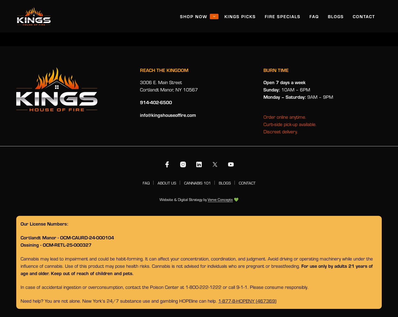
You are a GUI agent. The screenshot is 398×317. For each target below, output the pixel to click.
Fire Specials (283, 16)
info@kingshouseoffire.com (168, 115)
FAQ (314, 16)
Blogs (336, 16)
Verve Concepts (220, 200)
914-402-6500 (156, 102)
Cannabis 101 (197, 183)
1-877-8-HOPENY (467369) (247, 301)
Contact (364, 16)
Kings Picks (240, 16)
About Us (167, 183)
